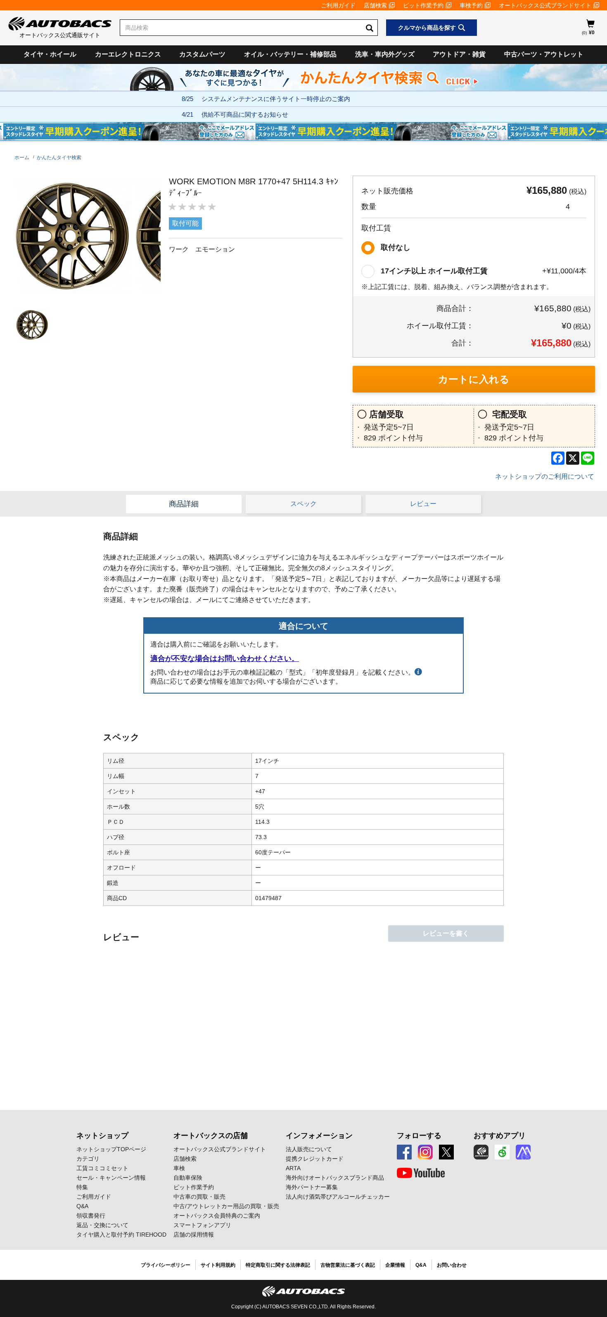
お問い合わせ (452, 1265)
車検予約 (471, 5)
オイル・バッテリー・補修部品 (290, 54)
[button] (30, 324)
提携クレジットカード (315, 1158)
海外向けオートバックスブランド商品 (335, 1177)
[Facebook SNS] (404, 1152)
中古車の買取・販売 (199, 1196)
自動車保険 (187, 1177)
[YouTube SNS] (421, 1173)
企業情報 (395, 1265)
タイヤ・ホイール (50, 54)
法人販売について (309, 1149)
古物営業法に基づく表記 (347, 1265)
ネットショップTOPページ (111, 1149)
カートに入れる (474, 379)
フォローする (419, 1135)
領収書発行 (90, 1215)
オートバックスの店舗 (210, 1135)
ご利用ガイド (338, 5)
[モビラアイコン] (523, 1152)
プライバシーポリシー (165, 1265)
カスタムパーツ (202, 54)
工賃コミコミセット (102, 1168)
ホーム (21, 157)
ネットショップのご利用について (544, 476)
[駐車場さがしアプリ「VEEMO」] (502, 1152)
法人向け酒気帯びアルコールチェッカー (338, 1196)
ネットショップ (102, 1135)
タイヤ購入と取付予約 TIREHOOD (121, 1234)
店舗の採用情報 (193, 1234)
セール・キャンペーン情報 (111, 1177)
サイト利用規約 (218, 1265)
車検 (179, 1168)
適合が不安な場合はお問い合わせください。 (224, 658)
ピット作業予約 (423, 5)
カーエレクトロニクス (128, 54)
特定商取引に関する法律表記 (278, 1265)
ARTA (293, 1168)
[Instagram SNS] (425, 1152)
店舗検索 (375, 5)
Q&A (82, 1206)
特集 (82, 1187)
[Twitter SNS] (446, 1152)
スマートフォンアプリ (202, 1225)
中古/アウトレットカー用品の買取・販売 (226, 1206)
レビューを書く (446, 933)
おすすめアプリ (500, 1135)
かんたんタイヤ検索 (59, 157)
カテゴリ (88, 1158)
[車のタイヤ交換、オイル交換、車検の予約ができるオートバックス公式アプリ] (481, 1152)
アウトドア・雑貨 (459, 54)
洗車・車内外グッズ (385, 54)
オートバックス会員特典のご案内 (216, 1215)
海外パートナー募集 (312, 1187)
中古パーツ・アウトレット (543, 54)
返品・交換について (102, 1225)
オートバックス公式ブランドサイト (545, 5)
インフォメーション (319, 1135)
